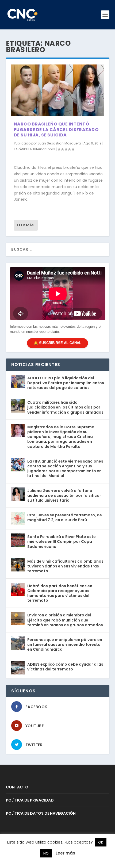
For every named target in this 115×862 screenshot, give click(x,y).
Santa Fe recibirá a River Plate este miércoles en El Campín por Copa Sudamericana (61, 541)
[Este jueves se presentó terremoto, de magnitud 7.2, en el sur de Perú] (18, 518)
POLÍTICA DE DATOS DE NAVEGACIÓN (41, 813)
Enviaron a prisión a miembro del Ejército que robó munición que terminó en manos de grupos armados (65, 619)
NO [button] (46, 853)
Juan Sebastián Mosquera (59, 143)
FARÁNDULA (23, 149)
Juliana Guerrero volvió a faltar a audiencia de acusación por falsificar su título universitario (64, 495)
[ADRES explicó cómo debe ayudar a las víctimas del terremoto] (18, 667)
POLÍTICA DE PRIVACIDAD (30, 800)
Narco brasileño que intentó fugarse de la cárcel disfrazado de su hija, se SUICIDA (56, 129)
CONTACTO (17, 787)
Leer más (25, 225)
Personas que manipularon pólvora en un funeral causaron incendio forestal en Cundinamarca (64, 644)
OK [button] (100, 842)
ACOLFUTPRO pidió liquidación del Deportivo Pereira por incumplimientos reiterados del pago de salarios (65, 382)
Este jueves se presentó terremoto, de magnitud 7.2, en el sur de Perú (64, 517)
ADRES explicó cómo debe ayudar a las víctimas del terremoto (65, 667)
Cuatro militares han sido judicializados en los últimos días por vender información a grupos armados (65, 407)
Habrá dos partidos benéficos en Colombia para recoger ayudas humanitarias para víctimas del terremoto (59, 593)
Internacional (44, 149)
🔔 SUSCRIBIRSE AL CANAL (57, 343)
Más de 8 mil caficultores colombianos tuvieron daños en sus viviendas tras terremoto (65, 566)
